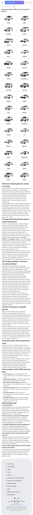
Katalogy (9, 6)
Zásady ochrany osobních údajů (15, 477)
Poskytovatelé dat (11, 486)
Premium (9, 475)
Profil (8, 489)
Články (9, 469)
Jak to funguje (11, 466)
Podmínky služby (11, 483)
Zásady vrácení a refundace (14, 480)
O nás (8, 472)
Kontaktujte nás (11, 494)
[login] (30, 2)
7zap (3, 6)
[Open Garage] (26, 2)
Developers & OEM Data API (16, 504)
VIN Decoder (10, 464)
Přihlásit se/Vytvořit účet (13, 491)
